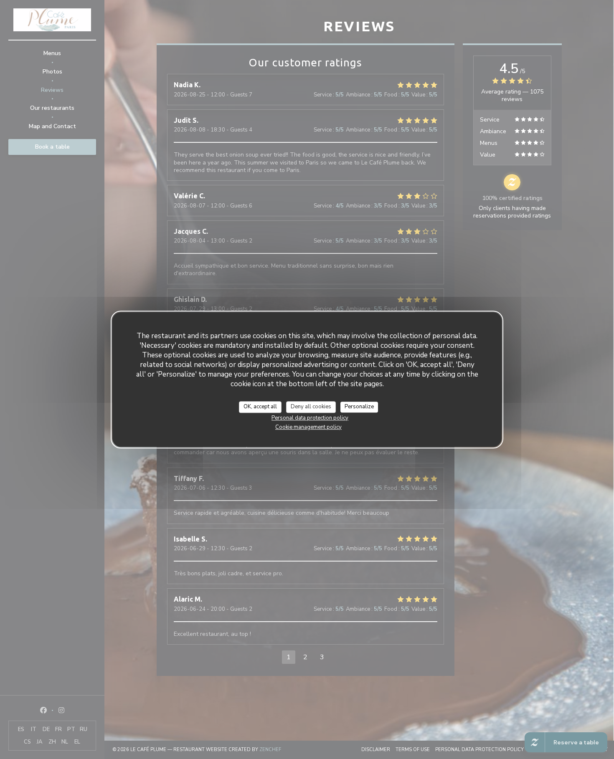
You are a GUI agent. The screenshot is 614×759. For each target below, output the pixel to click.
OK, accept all (260, 406)
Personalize (359, 406)
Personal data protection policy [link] (309, 418)
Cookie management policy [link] (308, 427)
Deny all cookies (311, 406)
